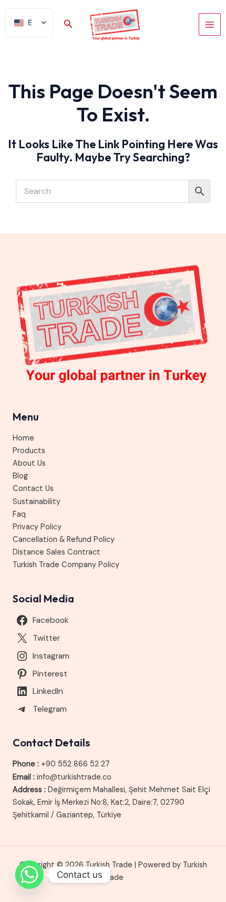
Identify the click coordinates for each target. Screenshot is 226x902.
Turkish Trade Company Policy (66, 565)
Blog (20, 476)
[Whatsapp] (29, 874)
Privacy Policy (37, 527)
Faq (19, 514)
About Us (29, 463)
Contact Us (33, 489)
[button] (68, 24)
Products (29, 451)
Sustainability (36, 502)
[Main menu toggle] (210, 24)
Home (23, 438)
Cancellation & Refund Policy (64, 540)
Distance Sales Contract (56, 552)
